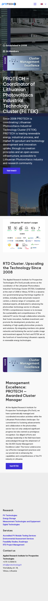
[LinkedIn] (10, 574)
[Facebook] (5, 574)
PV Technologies (10, 515)
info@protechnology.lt (12, 565)
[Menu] (35, 4)
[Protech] (9, 4)
